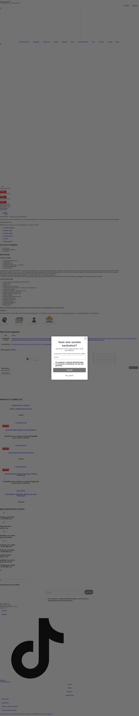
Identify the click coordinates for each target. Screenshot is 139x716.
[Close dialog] (85, 338)
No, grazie (69, 375)
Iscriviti (69, 370)
